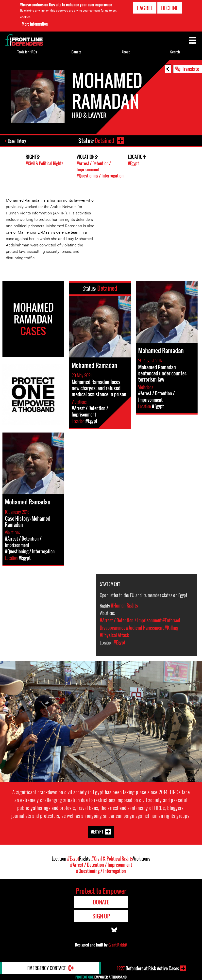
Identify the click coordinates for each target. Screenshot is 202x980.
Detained (104, 141)
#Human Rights (124, 605)
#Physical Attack (114, 635)
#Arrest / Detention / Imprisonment (94, 166)
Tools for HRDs (27, 51)
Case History (17, 141)
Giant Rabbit (117, 945)
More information (35, 24)
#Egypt (133, 163)
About (126, 51)
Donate (76, 51)
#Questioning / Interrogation (100, 176)
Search (175, 51)
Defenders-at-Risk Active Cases (148, 968)
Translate (190, 68)
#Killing (171, 628)
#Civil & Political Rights (44, 163)
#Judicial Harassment (145, 628)
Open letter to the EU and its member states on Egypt (143, 594)
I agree (145, 8)
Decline (169, 8)
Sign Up (101, 916)
